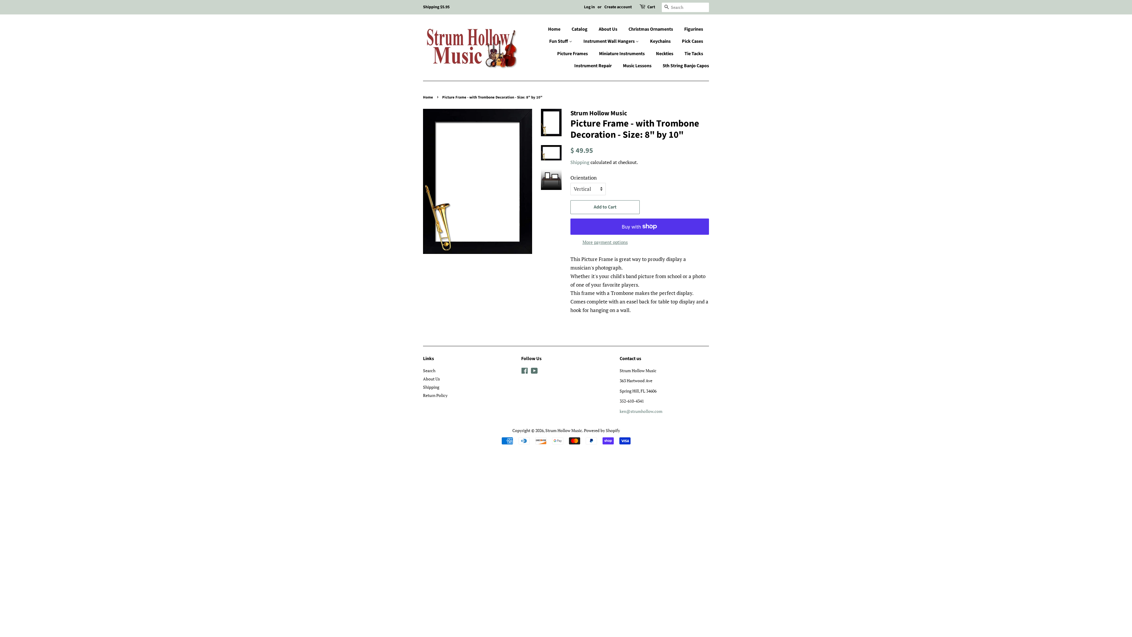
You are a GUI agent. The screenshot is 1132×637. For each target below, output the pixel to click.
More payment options (605, 242)
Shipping (579, 162)
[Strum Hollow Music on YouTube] (534, 372)
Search (429, 370)
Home (554, 29)
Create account (618, 7)
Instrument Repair (593, 66)
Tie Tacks (694, 53)
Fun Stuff (559, 41)
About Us (608, 29)
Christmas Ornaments (650, 29)
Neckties (664, 53)
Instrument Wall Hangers (609, 41)
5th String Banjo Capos (686, 66)
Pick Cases (692, 41)
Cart (651, 7)
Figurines (693, 29)
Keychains (660, 41)
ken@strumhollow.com (641, 411)
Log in (589, 7)
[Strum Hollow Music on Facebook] (524, 372)
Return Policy (435, 395)
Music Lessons (637, 66)
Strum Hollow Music (563, 430)
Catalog (580, 29)
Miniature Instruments (622, 53)
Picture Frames (572, 53)
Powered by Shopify (602, 430)
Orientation (583, 177)
